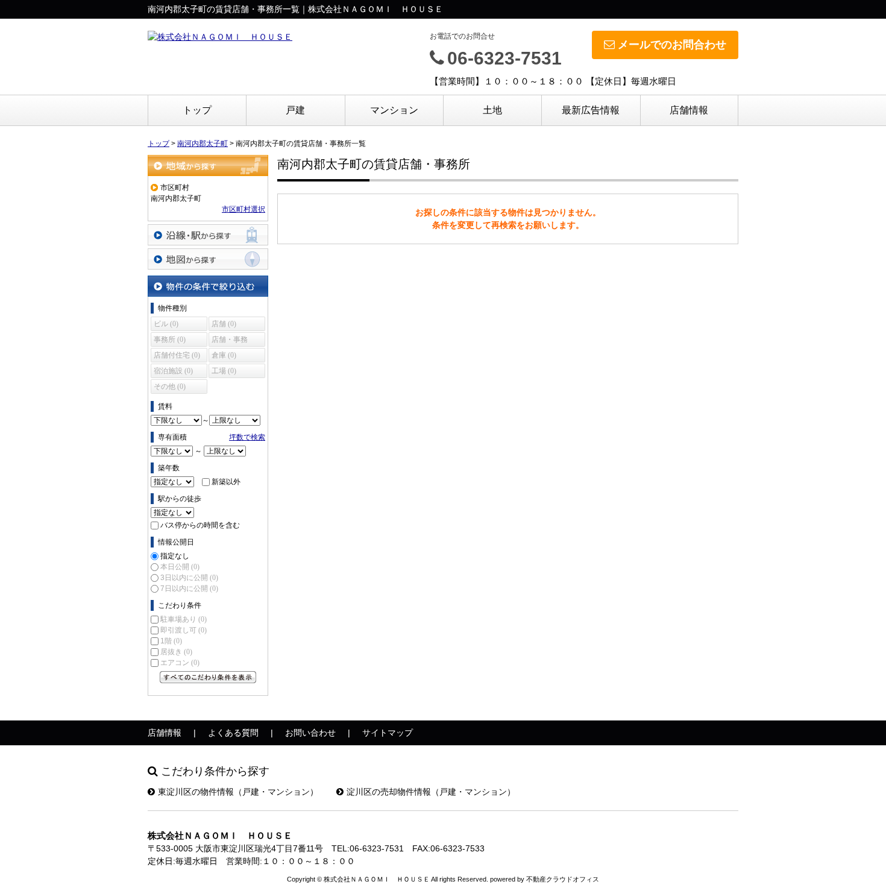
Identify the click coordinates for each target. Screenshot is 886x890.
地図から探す (208, 259)
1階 (171, 641)
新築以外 (226, 482)
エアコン (180, 662)
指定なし (174, 556)
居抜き (176, 652)
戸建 (295, 110)
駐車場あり (183, 619)
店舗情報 (689, 110)
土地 (492, 110)
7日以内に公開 (189, 588)
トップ (197, 110)
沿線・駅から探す (208, 234)
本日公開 (180, 567)
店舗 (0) (224, 324)
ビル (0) (166, 324)
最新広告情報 (591, 110)
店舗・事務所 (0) (230, 341)
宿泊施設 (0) (173, 371)
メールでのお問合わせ (672, 45)
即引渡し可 (183, 630)
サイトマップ (387, 732)
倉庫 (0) (224, 355)
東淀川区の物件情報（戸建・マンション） (238, 792)
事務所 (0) (170, 339)
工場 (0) (224, 371)
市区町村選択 (243, 209)
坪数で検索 (247, 437)
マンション (394, 110)
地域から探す (208, 165)
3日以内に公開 (189, 577)
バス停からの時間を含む (200, 525)
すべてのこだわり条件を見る (208, 677)
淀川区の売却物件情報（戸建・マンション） (431, 792)
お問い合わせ (310, 732)
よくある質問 (233, 732)
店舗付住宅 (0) (177, 355)
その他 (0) (170, 386)
